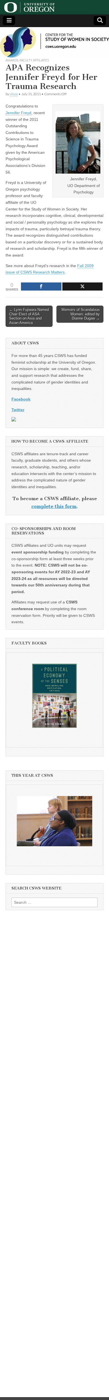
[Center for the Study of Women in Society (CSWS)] (54, 42)
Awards (12, 60)
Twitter (17, 409)
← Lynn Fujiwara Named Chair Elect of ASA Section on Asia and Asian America (29, 316)
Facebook (20, 399)
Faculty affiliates (34, 60)
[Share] (41, 286)
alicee (14, 94)
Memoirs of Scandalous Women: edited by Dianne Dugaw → (80, 314)
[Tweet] (82, 286)
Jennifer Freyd (18, 113)
